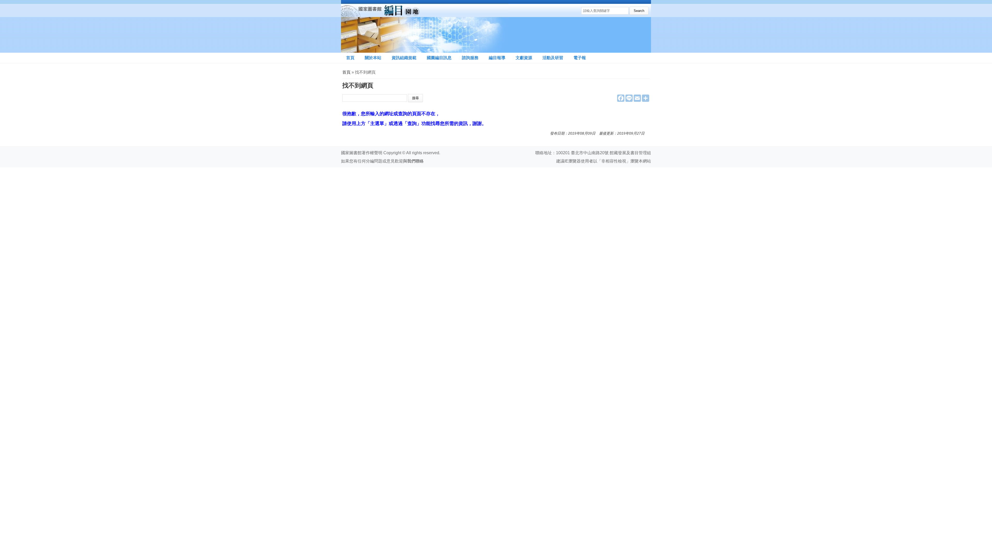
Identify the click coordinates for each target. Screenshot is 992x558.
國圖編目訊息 (439, 58)
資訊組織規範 (404, 58)
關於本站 (373, 58)
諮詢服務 (470, 58)
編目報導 (497, 58)
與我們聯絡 (413, 161)
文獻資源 (524, 58)
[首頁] (424, 26)
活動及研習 (552, 58)
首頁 (350, 58)
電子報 (580, 58)
